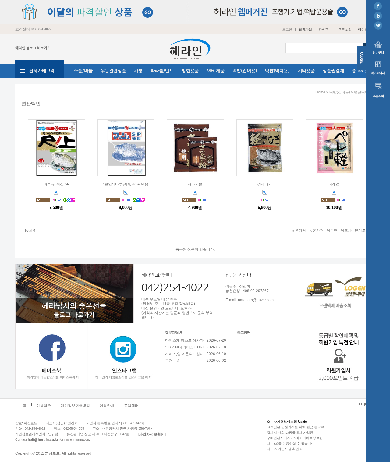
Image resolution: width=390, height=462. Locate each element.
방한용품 (190, 71)
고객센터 (131, 406)
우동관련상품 (113, 71)
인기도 (360, 231)
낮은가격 (298, 231)
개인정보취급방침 (75, 406)
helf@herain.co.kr (43, 439)
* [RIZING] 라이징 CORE (185, 347)
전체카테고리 (42, 71)
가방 (138, 71)
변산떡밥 (361, 92)
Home (320, 92)
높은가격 (316, 231)
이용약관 (43, 406)
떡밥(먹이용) (277, 71)
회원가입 (305, 29)
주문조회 (345, 29)
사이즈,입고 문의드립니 (184, 354)
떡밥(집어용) (244, 71)
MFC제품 (216, 71)
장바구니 (325, 29)
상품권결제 (333, 71)
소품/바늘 (83, 71)
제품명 (332, 231)
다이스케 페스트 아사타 (184, 340)
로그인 (287, 29)
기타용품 (306, 71)
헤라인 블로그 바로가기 (33, 48)
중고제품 (360, 71)
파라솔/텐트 (162, 71)
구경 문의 (173, 360)
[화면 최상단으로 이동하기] (365, 403)
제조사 (346, 231)
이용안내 (107, 406)
